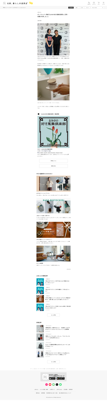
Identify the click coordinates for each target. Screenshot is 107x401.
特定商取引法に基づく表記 (52, 393)
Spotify (45, 152)
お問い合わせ (59, 389)
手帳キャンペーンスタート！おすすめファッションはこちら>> (14, 7)
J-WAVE (41, 152)
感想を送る (53, 166)
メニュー (103, 4)
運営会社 (38, 393)
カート (99, 4)
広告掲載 (65, 389)
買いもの (89, 4)
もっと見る (53, 315)
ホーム (31, 368)
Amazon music (59, 152)
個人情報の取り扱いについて (65, 393)
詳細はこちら (53, 160)
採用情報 (43, 393)
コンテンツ (94, 4)
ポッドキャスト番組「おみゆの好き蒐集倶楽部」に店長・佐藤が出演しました (52, 368)
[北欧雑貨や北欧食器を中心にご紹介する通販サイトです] (17, 3)
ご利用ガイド (52, 389)
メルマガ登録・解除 (44, 389)
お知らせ (39, 12)
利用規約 (71, 389)
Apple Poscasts (51, 152)
